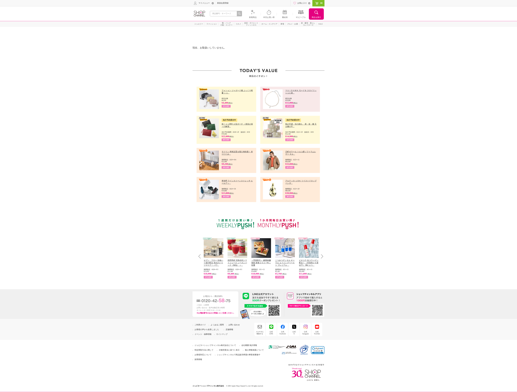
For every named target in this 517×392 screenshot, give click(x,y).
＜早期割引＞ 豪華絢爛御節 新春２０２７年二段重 (261, 262)
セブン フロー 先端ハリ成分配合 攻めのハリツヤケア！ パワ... (213, 262)
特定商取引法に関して (204, 350)
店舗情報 (229, 330)
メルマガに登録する (260, 333)
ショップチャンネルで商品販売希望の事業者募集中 (238, 355)
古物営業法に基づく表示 (229, 350)
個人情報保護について (254, 350)
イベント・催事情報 (203, 334)
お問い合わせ (234, 325)
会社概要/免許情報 (249, 345)
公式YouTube (317, 333)
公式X (294, 333)
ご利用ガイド (200, 325)
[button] (317, 350)
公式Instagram (305, 333)
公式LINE (271, 333)
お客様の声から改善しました (207, 330)
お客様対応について (203, 355)
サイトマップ (222, 334)
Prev (200, 256)
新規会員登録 (222, 3)
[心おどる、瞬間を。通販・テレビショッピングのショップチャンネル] (199, 13)
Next (321, 256)
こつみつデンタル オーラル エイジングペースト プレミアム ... (285, 262)
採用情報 (198, 359)
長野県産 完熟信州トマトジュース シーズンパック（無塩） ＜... (237, 262)
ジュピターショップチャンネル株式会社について (215, 345)
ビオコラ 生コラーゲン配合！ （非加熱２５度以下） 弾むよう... (308, 262)
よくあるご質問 (217, 325)
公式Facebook (283, 333)
